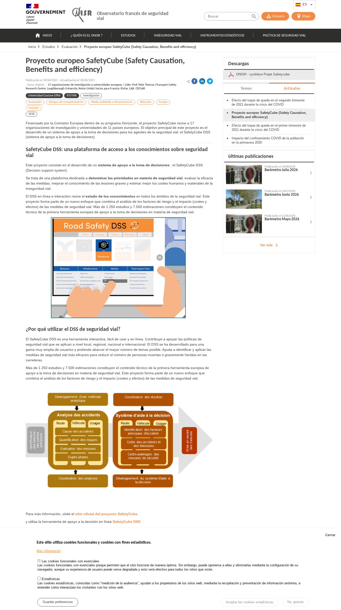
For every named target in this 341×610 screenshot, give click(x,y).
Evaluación (70, 47)
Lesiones (33, 108)
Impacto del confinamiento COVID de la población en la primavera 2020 (268, 140)
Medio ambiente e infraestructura (111, 102)
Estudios (128, 35)
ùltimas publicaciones (250, 156)
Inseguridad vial (168, 35)
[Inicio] (46, 15)
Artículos (292, 89)
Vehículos (145, 102)
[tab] (246, 88)
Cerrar (330, 535)
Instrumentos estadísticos (222, 35)
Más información (49, 551)
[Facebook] (194, 81)
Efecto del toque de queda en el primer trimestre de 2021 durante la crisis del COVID (269, 128)
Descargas (238, 63)
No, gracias (295, 602)
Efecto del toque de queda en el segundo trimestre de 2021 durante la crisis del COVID (268, 102)
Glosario (278, 16)
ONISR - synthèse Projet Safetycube (263, 74)
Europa (163, 102)
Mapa (306, 16)
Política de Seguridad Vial (284, 35)
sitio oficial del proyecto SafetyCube (106, 514)
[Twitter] (210, 81)
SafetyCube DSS (126, 522)
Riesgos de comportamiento (66, 102)
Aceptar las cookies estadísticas (249, 602)
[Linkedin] (202, 81)
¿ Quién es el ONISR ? (86, 35)
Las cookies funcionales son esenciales (70, 561)
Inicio (47, 35)
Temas (246, 89)
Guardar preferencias (58, 602)
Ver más (266, 245)
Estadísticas (51, 579)
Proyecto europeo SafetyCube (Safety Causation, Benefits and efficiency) (140, 47)
